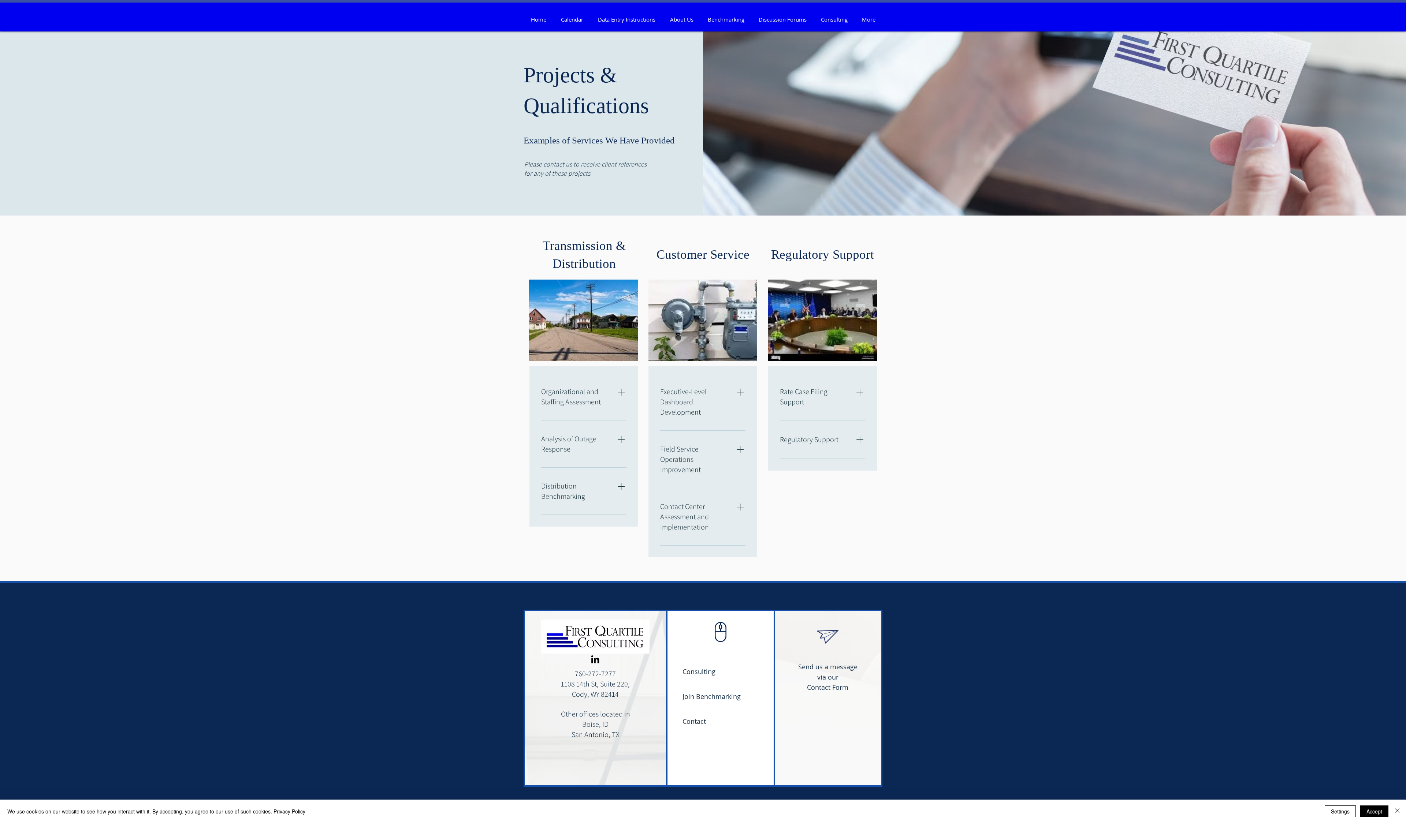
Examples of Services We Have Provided (599, 140)
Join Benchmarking (711, 696)
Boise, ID (595, 724)
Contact (694, 721)
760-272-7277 (595, 673)
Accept (1374, 811)
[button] (681, 19)
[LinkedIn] (595, 659)
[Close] (1397, 811)
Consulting (698, 671)
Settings (1340, 811)
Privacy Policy (289, 811)
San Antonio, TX (596, 734)
